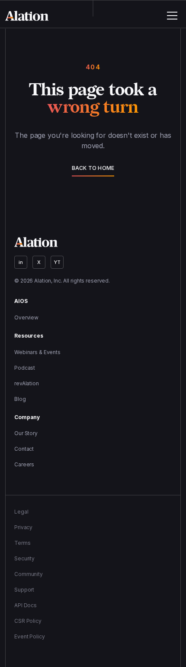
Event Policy (29, 636)
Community (28, 574)
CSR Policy (28, 621)
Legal (21, 511)
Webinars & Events (37, 352)
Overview (26, 317)
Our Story (26, 433)
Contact (24, 449)
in (21, 262)
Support (24, 589)
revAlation (26, 383)
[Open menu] (172, 15)
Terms (22, 543)
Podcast (24, 367)
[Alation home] (27, 16)
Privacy (23, 527)
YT (57, 262)
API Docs (25, 605)
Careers (24, 464)
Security (24, 558)
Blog (20, 399)
